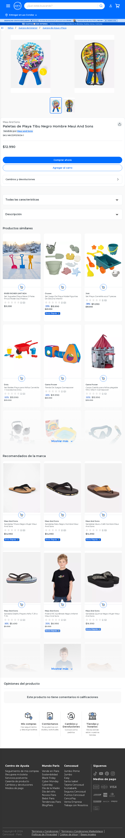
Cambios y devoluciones (19, 784)
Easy (66, 777)
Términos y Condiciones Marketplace (82, 831)
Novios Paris (49, 795)
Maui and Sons (25, 131)
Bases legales (88, 834)
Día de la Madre (51, 788)
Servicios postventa (16, 777)
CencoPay (70, 798)
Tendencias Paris (51, 801)
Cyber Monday (50, 781)
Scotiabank (70, 788)
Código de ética (69, 834)
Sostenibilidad (50, 774)
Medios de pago (14, 788)
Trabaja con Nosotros (76, 805)
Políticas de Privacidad (44, 834)
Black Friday (49, 777)
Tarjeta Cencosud (74, 784)
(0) (23, 302)
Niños (10, 28)
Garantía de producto (17, 781)
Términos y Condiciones (45, 831)
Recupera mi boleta (16, 774)
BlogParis (47, 805)
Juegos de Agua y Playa (54, 28)
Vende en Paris (50, 771)
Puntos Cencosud (74, 795)
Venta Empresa (73, 801)
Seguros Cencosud (75, 791)
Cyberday (47, 784)
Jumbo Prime (72, 771)
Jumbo (68, 774)
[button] (62, 15)
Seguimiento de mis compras (22, 771)
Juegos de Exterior (28, 28)
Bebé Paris (48, 798)
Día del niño (48, 791)
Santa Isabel (71, 781)
